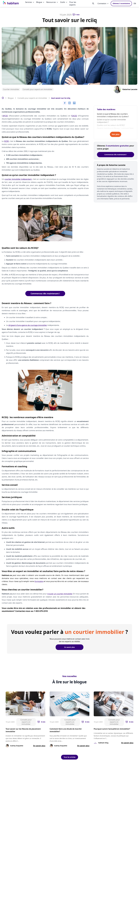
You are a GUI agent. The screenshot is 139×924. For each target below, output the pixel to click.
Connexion (102, 3)
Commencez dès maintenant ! (45, 293)
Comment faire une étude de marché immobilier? (65, 730)
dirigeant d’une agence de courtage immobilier (27, 325)
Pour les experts (72, 3)
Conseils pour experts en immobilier (37, 89)
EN (135, 3)
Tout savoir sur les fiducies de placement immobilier (23, 730)
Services (28, 2)
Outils (62, 2)
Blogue (39, 2)
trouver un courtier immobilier (59, 594)
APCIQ (5, 116)
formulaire (39, 581)
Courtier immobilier (11, 89)
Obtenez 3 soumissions (121, 3)
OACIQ (74, 116)
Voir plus (115, 134)
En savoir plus (69, 647)
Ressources (51, 2)
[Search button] (93, 3)
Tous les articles (69, 757)
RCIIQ (6, 141)
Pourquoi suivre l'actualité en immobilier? (112, 729)
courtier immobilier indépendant (18, 179)
